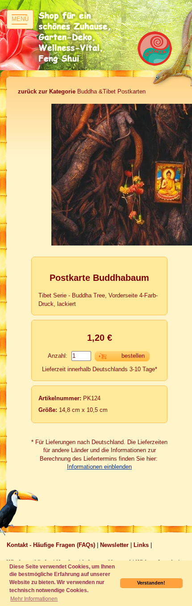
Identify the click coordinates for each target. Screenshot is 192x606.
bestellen (133, 355)
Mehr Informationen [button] (34, 599)
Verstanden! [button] (151, 582)
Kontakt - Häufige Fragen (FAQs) (51, 545)
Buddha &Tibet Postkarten (82, 91)
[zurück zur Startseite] (76, 38)
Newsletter (114, 545)
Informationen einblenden (99, 466)
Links (141, 545)
